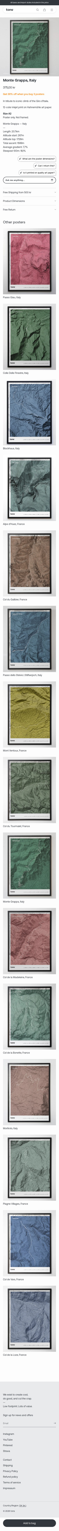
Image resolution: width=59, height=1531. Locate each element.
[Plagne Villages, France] (29, 1168)
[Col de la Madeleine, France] (29, 941)
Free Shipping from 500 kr (17, 192)
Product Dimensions (14, 201)
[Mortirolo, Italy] (29, 1092)
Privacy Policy (10, 1471)
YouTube (8, 1439)
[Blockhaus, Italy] (29, 412)
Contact (7, 1459)
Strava (6, 1451)
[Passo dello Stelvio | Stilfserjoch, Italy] (29, 639)
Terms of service (12, 1482)
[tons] (10, 10)
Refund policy (10, 1476)
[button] (37, 10)
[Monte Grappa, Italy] (29, 865)
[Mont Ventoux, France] (29, 714)
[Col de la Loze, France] (29, 1319)
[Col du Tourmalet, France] (29, 790)
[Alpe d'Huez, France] (29, 488)
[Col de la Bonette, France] (29, 1017)
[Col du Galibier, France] (29, 563)
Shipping (8, 1465)
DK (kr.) (22, 1505)
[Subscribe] (52, 1423)
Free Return (9, 209)
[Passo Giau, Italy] (29, 261)
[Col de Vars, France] (29, 1243)
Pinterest (8, 1445)
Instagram (8, 1434)
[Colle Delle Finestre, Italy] (29, 337)
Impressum (9, 1488)
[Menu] (49, 10)
